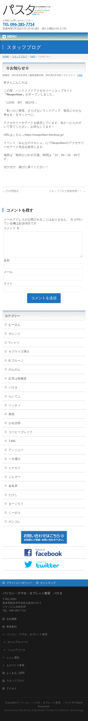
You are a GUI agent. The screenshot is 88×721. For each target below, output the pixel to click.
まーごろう (16, 503)
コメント (11, 228)
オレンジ (15, 333)
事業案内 (11, 626)
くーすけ (15, 512)
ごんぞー (15, 477)
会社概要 (11, 618)
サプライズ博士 (19, 351)
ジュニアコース (16, 649)
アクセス (11, 688)
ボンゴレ (15, 521)
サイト (8, 283)
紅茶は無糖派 (17, 378)
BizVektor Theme (44, 710)
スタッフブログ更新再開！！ (67, 191)
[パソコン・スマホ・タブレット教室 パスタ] (27, 12)
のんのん (15, 369)
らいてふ (15, 396)
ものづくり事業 (15, 665)
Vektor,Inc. (64, 710)
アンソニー (16, 450)
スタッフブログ (15, 680)
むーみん (15, 324)
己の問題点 (11, 191)
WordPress (25, 710)
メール (8, 272)
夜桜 (12, 414)
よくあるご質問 (15, 672)
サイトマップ (48, 582)
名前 (7, 260)
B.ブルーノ (16, 360)
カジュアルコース (17, 642)
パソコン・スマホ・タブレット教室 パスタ (45, 702)
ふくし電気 (12, 657)
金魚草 (13, 485)
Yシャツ (14, 342)
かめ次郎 (15, 423)
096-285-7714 (22, 24)
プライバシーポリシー (19, 582)
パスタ (13, 387)
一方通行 (15, 459)
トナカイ (15, 468)
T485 (79, 75)
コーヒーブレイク (20, 432)
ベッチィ (15, 405)
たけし (13, 494)
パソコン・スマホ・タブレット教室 (26, 634)
